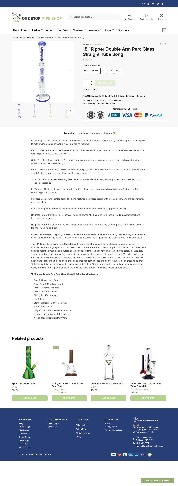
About (107, 423)
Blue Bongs (24, 430)
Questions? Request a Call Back (157, 480)
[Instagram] (148, 4)
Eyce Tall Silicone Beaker (24, 383)
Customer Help (146, 19)
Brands (108, 30)
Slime (86, 71)
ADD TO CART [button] (69, 398)
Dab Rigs (36, 30)
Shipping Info (81, 425)
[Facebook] (143, 4)
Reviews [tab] (108, 133)
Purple (118, 71)
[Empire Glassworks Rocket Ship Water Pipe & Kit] (148, 362)
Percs (22, 37)
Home (16, 30)
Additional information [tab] (89, 133)
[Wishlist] (44, 349)
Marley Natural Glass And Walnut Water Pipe (67, 384)
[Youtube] (153, 4)
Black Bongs (24, 427)
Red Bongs (23, 444)
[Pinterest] (158, 4)
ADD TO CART (105, 83)
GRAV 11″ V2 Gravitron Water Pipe (107, 383)
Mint (110, 71)
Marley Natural (59, 389)
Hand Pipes (63, 30)
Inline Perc (31, 37)
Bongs (24, 30)
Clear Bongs (24, 433)
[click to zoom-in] (43, 71)
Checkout (161, 19)
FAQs (78, 437)
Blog (21, 423)
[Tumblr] (162, 4)
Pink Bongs (24, 440)
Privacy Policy (111, 427)
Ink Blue (95, 71)
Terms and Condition (113, 430)
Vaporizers (78, 30)
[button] (69, 71)
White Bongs (24, 447)
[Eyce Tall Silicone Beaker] (30, 362)
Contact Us (52, 427)
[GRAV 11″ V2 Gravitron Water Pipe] (108, 362)
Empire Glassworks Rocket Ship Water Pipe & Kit (145, 384)
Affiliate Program (83, 433)
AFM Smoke (96, 44)
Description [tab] (69, 133)
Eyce (14, 387)
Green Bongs (24, 437)
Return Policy (81, 429)
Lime (104, 71)
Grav (93, 387)
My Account (130, 19)
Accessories (94, 30)
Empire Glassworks (140, 389)
